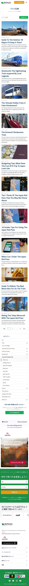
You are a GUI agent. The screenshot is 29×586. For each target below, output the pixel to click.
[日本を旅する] (6, 2)
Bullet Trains (5, 368)
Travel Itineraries (6, 379)
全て (3, 340)
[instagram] (17, 581)
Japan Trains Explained (7, 365)
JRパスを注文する (19, 2)
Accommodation (6, 385)
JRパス (10, 584)
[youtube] (20, 581)
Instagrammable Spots (6, 394)
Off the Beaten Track (6, 396)
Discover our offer (16, 462)
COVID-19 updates (6, 377)
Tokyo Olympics (5, 391)
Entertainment (5, 354)
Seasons (4, 388)
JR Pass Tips (5, 360)
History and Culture (6, 351)
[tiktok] (13, 581)
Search (23, 17)
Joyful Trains (5, 371)
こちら (23, 497)
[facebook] (9, 581)
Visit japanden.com (8, 543)
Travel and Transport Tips (7, 357)
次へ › (24, 328)
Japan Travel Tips (6, 374)
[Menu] (26, 2)
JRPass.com (4, 399)
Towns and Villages (6, 345)
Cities (3, 343)
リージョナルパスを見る (15, 499)
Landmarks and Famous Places (8, 348)
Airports (4, 382)
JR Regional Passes (7, 362)
